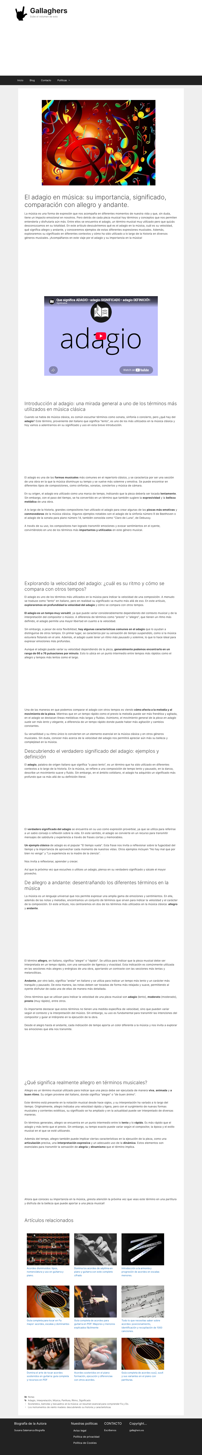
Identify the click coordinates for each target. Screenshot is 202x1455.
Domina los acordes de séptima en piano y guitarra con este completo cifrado (93, 1272)
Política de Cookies (85, 1442)
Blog (32, 80)
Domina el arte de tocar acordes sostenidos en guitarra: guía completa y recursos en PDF (48, 1376)
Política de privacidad (86, 1436)
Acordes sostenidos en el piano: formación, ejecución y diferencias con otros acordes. (93, 1376)
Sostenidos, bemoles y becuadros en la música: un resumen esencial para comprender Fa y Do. (78, 1403)
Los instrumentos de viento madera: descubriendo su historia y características (69, 1407)
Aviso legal (79, 1430)
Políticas (62, 80)
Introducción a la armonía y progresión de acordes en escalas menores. (140, 1272)
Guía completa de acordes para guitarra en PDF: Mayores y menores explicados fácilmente (94, 1324)
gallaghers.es (136, 1430)
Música (56, 1400)
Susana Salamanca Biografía (29, 1430)
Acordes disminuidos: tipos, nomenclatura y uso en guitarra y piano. (45, 1272)
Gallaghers (48, 10)
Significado (85, 1400)
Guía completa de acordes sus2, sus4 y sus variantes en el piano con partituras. (142, 1376)
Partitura (66, 1400)
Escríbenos (110, 1430)
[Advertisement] (101, 50)
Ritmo (75, 1400)
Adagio (32, 1400)
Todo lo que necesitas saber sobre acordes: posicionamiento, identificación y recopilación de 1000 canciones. (142, 1326)
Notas (31, 1397)
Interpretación (44, 1400)
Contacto (46, 80)
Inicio (20, 80)
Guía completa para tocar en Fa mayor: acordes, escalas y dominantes (48, 1322)
